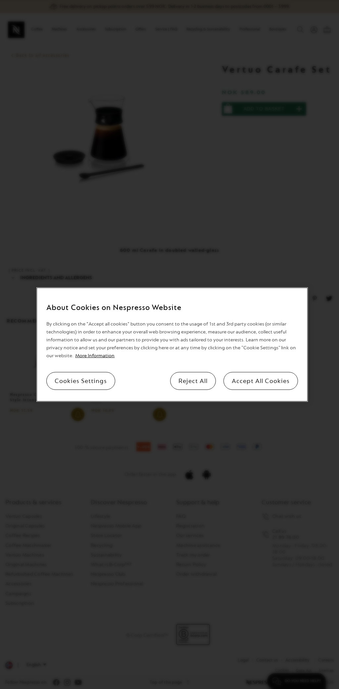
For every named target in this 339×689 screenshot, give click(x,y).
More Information (95, 356)
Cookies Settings (81, 381)
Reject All (193, 381)
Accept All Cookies (261, 381)
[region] (172, 344)
